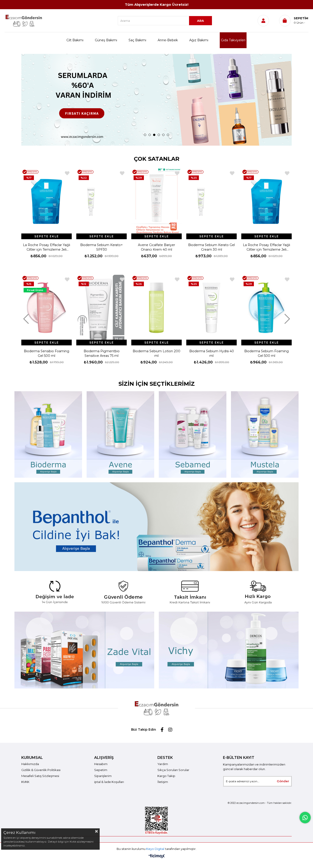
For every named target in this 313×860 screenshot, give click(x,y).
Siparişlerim (103, 776)
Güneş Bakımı (106, 40)
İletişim (162, 782)
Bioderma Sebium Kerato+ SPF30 (46, 247)
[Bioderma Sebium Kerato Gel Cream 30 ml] (156, 202)
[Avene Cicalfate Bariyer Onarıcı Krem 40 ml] (101, 202)
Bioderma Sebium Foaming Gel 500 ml (266, 353)
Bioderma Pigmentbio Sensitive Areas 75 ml (102, 353)
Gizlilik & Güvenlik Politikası (40, 770)
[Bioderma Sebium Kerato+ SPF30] (46, 202)
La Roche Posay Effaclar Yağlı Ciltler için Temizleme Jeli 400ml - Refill (211, 247)
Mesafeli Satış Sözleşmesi (40, 776)
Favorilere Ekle (67, 173)
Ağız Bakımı (198, 40)
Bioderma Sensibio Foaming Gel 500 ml (46, 353)
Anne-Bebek (168, 40)
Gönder (283, 781)
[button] (145, 135)
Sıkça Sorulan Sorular (173, 770)
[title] (156, 591)
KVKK (25, 782)
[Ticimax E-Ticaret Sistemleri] (156, 856)
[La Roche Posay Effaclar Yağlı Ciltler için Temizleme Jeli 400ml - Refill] (211, 202)
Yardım (162, 764)
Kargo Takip (166, 776)
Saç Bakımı (137, 40)
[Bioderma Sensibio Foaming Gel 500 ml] (46, 308)
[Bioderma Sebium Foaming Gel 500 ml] (266, 308)
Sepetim (100, 770)
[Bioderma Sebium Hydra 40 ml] (211, 308)
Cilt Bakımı (74, 40)
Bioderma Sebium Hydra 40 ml (211, 353)
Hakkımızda (30, 764)
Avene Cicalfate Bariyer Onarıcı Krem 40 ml (101, 247)
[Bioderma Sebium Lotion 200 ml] (156, 308)
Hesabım (100, 764)
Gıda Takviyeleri (233, 40)
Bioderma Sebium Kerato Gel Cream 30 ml (156, 247)
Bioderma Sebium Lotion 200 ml (156, 353)
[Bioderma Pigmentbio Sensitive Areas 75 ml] (101, 308)
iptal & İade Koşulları (109, 782)
